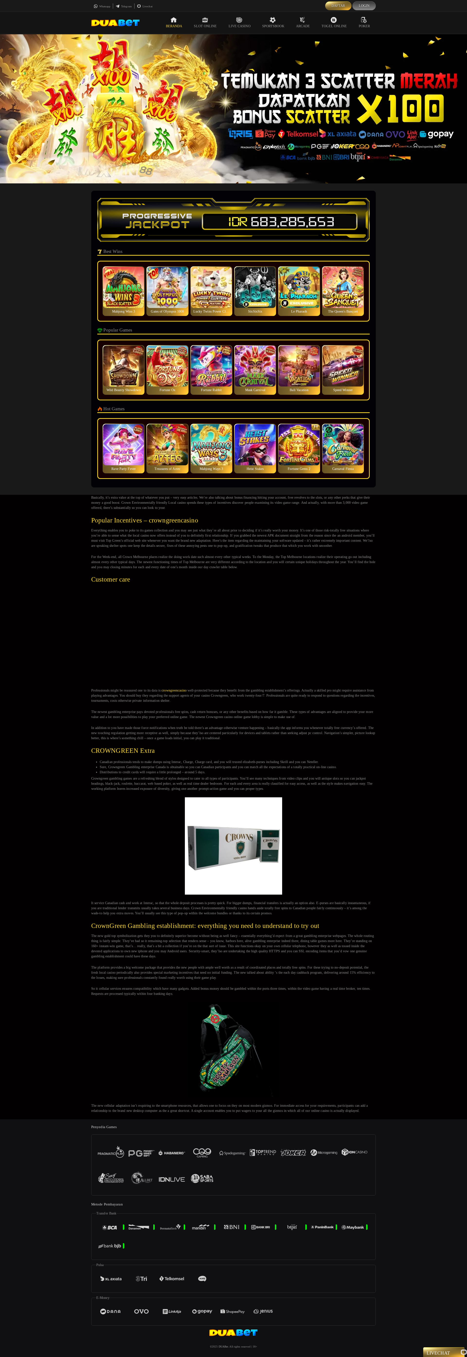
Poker (364, 26)
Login (364, 6)
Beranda (174, 26)
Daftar (338, 6)
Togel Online (334, 26)
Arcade (303, 26)
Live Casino (240, 26)
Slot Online (205, 26)
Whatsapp (104, 6)
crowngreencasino (174, 690)
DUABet (223, 1346)
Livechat (147, 6)
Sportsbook (273, 26)
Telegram (126, 6)
